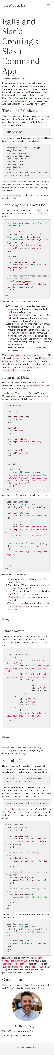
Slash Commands (18, 97)
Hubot (32, 86)
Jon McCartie (13, 5)
